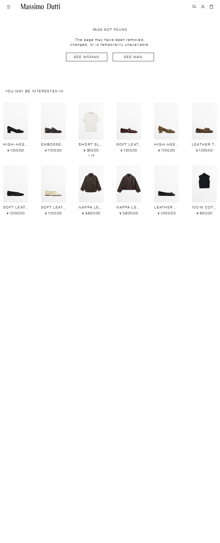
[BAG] (211, 6)
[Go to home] (40, 6)
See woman (87, 57)
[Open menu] (8, 6)
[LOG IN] (203, 6)
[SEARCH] (194, 6)
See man (133, 57)
